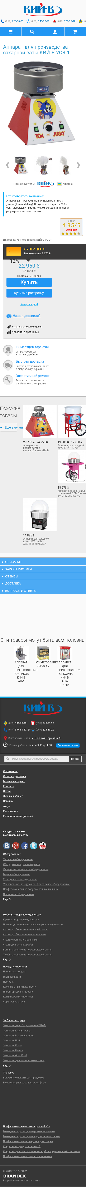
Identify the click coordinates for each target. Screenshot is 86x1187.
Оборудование (12, 854)
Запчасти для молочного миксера (23, 1060)
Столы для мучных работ (18, 944)
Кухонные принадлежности (19, 986)
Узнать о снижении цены (27, 326)
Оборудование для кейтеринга (21, 864)
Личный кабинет (13, 796)
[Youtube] (42, 845)
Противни (8, 981)
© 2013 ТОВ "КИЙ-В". (15, 1171)
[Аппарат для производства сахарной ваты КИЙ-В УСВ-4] (37, 421)
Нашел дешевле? (26, 316)
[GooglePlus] (15, 845)
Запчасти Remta (13, 1050)
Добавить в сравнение (25, 332)
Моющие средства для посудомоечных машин (31, 1136)
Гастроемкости (12, 976)
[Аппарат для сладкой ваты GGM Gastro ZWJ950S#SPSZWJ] (37, 514)
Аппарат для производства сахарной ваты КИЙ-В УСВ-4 (36, 448)
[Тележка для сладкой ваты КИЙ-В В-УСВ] (72, 421)
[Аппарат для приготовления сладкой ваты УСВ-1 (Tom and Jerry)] (43, 104)
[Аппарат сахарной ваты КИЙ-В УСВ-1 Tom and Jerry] (43, 165)
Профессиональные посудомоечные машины (30, 889)
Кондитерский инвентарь (18, 996)
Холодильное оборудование (20, 879)
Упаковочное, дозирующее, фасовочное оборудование (36, 884)
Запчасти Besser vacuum (18, 1035)
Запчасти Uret (11, 1040)
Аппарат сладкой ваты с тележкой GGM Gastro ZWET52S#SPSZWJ (72, 493)
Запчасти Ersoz (12, 1045)
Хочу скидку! (29, 304)
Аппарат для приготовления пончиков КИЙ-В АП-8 (25, 671)
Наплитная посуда (14, 971)
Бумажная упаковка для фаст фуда (24, 1082)
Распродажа (10, 811)
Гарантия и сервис (14, 781)
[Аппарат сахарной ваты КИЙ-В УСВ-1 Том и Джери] (64, 165)
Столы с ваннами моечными (20, 939)
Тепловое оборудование (18, 859)
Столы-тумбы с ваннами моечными (24, 934)
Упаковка (8, 1072)
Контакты (8, 786)
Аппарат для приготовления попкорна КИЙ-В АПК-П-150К (69, 673)
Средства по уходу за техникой (21, 1146)
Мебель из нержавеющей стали (22, 914)
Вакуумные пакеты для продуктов (23, 1077)
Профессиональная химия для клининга (27, 1156)
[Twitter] (33, 845)
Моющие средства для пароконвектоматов (29, 1131)
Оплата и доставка (14, 776)
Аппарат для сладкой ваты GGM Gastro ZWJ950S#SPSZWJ (36, 541)
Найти (75, 759)
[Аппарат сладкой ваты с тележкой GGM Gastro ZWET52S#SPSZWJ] (72, 466)
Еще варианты (11, 427)
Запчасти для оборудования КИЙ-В (24, 1025)
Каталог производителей (18, 816)
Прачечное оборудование (18, 894)
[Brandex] (43, 1176)
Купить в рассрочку (29, 292)
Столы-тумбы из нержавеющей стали (25, 929)
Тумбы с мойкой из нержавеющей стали (27, 954)
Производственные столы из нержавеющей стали (33, 924)
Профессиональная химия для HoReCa (26, 1126)
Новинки (8, 801)
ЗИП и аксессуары (14, 1020)
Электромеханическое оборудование (25, 869)
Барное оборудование (16, 874)
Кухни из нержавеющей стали (21, 919)
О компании (10, 771)
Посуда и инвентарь (15, 966)
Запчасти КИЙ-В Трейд (16, 1030)
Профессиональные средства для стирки (28, 1141)
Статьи (7, 791)
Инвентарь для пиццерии (18, 991)
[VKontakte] (6, 845)
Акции (6, 806)
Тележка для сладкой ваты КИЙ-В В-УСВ (71, 446)
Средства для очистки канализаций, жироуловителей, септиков (41, 1151)
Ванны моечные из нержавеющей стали (27, 949)
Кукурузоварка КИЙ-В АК (47, 664)
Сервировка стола (14, 1001)
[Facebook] (24, 845)
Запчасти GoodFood (15, 1055)
